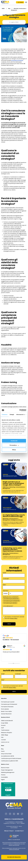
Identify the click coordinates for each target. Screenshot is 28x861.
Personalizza (13, 445)
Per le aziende (5, 709)
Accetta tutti (14, 440)
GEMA (3, 8)
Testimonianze (5, 730)
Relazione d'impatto (6, 732)
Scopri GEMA (4, 723)
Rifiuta (14, 449)
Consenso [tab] (4, 414)
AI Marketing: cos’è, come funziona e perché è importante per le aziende (12, 549)
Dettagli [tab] (12, 414)
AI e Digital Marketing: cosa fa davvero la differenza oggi (14, 515)
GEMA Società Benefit (7, 720)
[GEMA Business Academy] (5, 2)
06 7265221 (20, 2)
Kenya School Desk (6, 753)
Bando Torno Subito (6, 711)
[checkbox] (14, 601)
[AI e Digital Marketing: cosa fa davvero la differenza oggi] (14, 504)
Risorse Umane (5, 767)
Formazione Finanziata (7, 706)
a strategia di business (17, 60)
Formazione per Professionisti (9, 704)
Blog (9, 8)
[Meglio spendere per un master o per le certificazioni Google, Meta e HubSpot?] (14, 471)
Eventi (2, 751)
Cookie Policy (19, 831)
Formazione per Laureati (7, 702)
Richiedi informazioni (14, 857)
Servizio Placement (6, 714)
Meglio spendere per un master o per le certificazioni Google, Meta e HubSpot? (13, 483)
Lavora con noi (5, 742)
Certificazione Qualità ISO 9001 (9, 761)
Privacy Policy (13, 618)
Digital (3, 779)
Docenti (3, 725)
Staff (2, 728)
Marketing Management (7, 772)
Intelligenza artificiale (17, 520)
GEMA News (6, 487)
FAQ (2, 737)
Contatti (3, 740)
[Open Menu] (26, 2)
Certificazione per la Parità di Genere (11, 758)
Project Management (7, 770)
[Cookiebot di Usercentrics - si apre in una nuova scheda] (19, 410)
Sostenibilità (4, 777)
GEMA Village (4, 735)
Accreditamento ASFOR (7, 756)
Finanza (3, 775)
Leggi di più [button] (11, 659)
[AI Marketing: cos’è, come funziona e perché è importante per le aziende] (14, 537)
